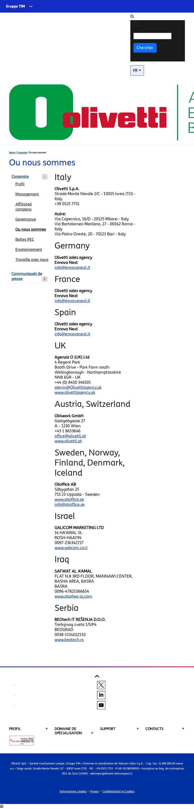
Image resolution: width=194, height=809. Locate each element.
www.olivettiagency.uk (75, 392)
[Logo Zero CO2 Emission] (21, 740)
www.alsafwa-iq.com (73, 596)
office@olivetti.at (70, 436)
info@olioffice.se (70, 504)
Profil (20, 184)
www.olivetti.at (68, 441)
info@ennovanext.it (72, 267)
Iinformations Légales (73, 791)
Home (12, 152)
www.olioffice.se (69, 499)
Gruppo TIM (15, 6)
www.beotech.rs (69, 639)
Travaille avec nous (31, 259)
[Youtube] (101, 705)
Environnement (28, 249)
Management (27, 194)
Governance (25, 219)
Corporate (22, 152)
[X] (101, 685)
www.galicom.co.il (71, 547)
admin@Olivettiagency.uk (78, 387)
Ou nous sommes (30, 229)
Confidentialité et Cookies (118, 791)
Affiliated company (23, 207)
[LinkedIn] (101, 695)
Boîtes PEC (24, 239)
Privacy (94, 791)
